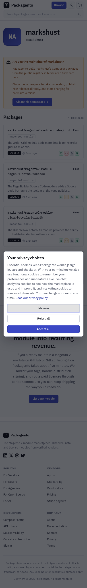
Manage (43, 308)
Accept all (43, 329)
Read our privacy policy (31, 298)
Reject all (43, 318)
